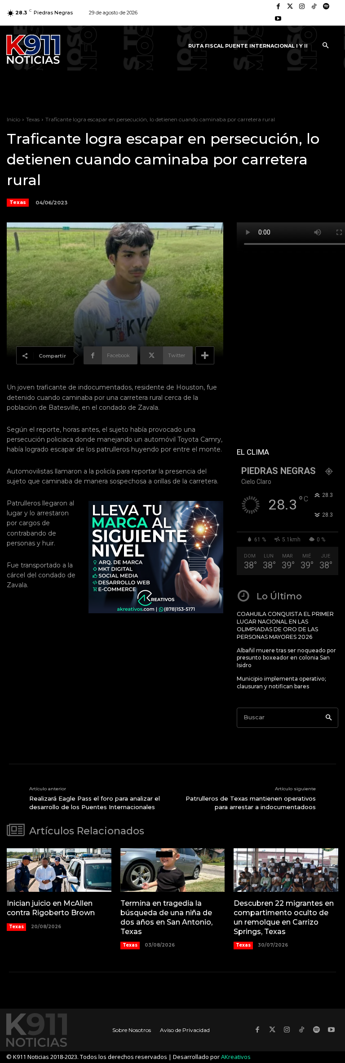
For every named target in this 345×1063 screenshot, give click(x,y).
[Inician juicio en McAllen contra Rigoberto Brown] (59, 870)
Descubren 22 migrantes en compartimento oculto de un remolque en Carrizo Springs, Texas (284, 917)
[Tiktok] (314, 7)
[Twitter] (290, 7)
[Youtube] (278, 19)
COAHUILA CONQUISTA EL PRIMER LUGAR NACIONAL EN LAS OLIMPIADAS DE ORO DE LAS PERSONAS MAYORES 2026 (285, 625)
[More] (204, 355)
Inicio (13, 119)
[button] (325, 45)
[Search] (328, 718)
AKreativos (236, 1057)
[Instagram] (302, 7)
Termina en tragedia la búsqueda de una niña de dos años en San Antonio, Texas (166, 917)
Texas (33, 119)
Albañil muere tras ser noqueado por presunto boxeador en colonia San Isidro (286, 658)
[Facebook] (278, 7)
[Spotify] (326, 7)
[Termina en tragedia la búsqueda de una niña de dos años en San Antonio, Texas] (172, 870)
